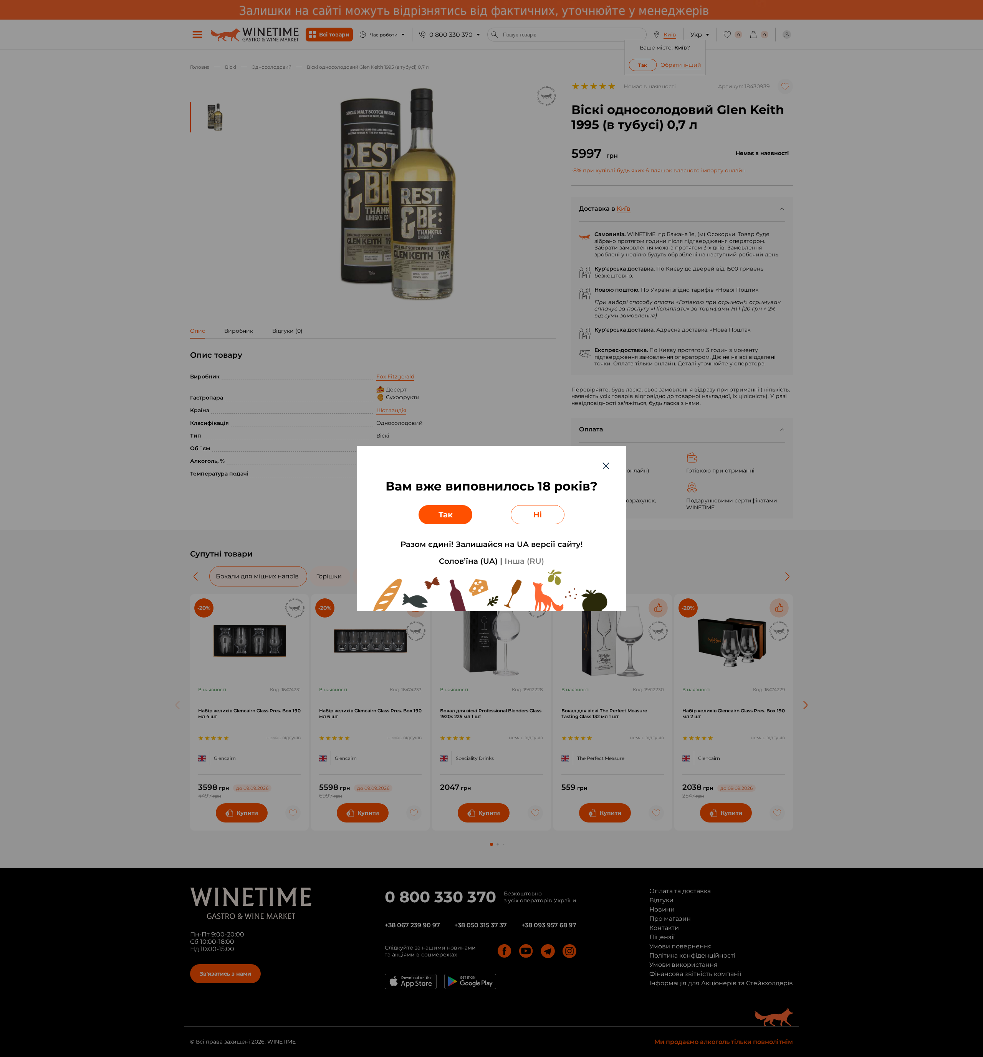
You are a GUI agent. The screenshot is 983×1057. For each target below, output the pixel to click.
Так (446, 514)
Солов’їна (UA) (468, 561)
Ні (537, 514)
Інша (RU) (524, 561)
